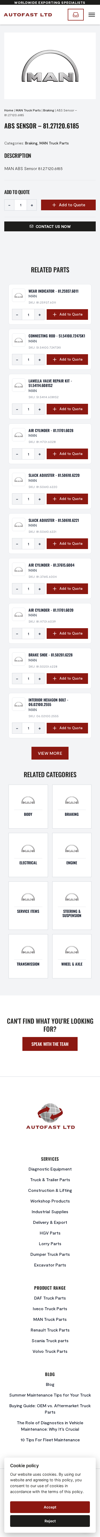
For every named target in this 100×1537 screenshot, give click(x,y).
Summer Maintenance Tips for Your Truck (50, 1394)
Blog (50, 1384)
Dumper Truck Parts (50, 1254)
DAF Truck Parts (50, 1297)
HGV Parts (50, 1232)
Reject (50, 1521)
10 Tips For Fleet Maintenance (50, 1439)
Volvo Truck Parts (50, 1351)
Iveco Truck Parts (50, 1308)
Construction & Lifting (50, 1190)
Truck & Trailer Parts (50, 1179)
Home (8, 110)
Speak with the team (50, 1044)
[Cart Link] (76, 15)
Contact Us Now (53, 226)
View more (50, 753)
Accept (50, 1507)
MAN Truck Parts (28, 110)
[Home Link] (27, 14)
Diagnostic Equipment (50, 1168)
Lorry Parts (50, 1243)
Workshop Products (50, 1200)
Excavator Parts (50, 1264)
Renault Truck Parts (50, 1329)
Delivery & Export (50, 1222)
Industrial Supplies (50, 1211)
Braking (48, 110)
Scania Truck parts (50, 1340)
